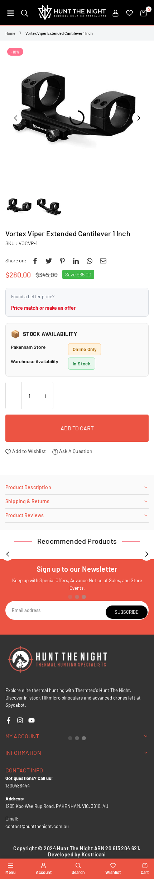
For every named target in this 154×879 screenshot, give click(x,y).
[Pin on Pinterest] (62, 261)
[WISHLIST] (129, 12)
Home (10, 33)
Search (78, 872)
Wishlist (113, 872)
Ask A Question (75, 451)
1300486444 (17, 786)
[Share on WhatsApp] (89, 261)
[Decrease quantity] (13, 396)
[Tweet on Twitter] (49, 261)
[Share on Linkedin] (76, 261)
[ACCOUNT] (115, 12)
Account (44, 872)
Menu (10, 872)
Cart (145, 872)
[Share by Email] (103, 261)
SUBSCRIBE (127, 612)
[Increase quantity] (45, 396)
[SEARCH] (25, 12)
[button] (11, 12)
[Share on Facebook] (35, 261)
